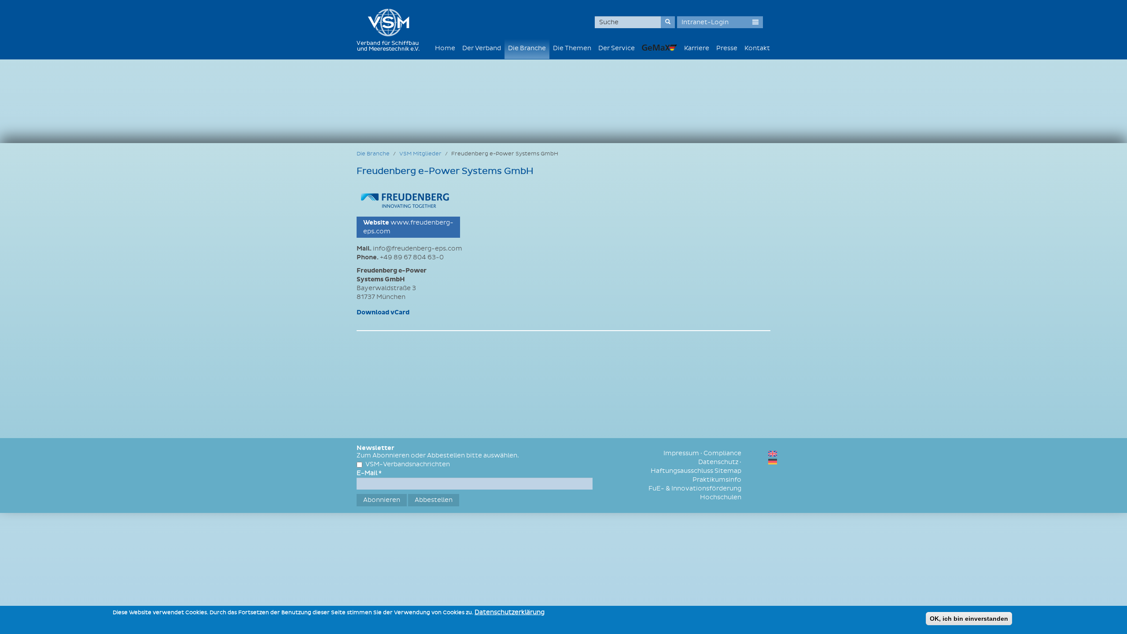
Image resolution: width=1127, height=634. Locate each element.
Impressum (681, 453)
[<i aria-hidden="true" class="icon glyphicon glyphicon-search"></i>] (668, 22)
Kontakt (757, 48)
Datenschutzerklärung (510, 612)
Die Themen (572, 48)
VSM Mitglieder (420, 154)
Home (445, 48)
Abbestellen (434, 500)
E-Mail (369, 473)
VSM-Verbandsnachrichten (407, 464)
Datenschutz (718, 462)
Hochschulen (720, 497)
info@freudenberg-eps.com (417, 248)
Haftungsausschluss (682, 471)
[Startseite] (391, 30)
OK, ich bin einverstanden (969, 618)
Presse (726, 48)
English (772, 454)
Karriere (696, 48)
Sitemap (728, 471)
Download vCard (383, 313)
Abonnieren (381, 500)
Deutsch (772, 461)
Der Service (616, 48)
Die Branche (527, 48)
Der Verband (481, 48)
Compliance (722, 453)
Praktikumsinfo (716, 479)
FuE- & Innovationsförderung (694, 488)
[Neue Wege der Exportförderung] (659, 47)
